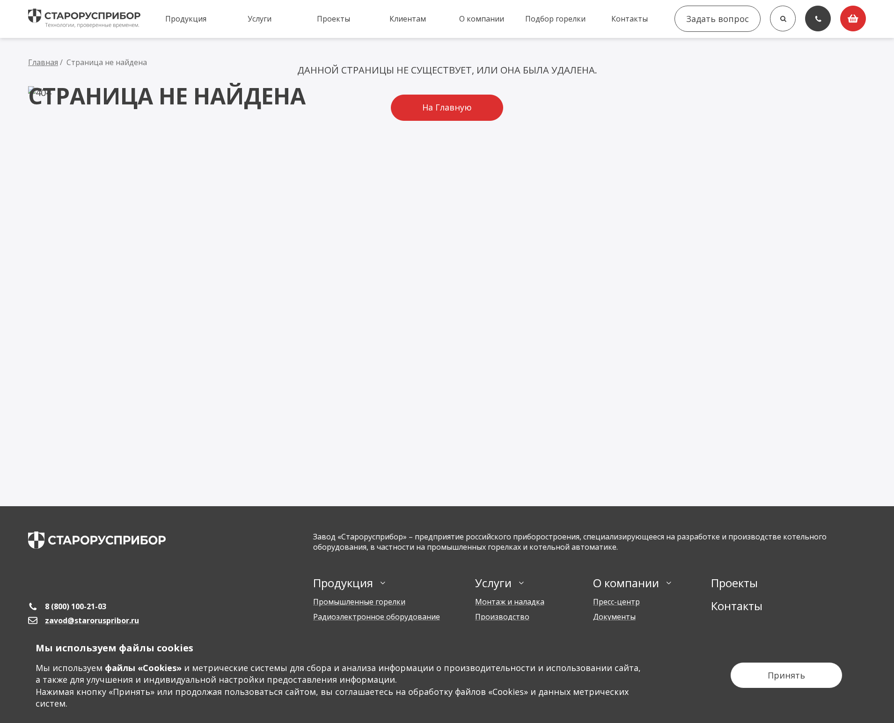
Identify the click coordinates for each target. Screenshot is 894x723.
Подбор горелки (555, 19)
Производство (502, 616)
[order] (853, 18)
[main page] (97, 540)
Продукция (185, 19)
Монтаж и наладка (509, 601)
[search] (783, 18)
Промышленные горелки (359, 601)
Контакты (629, 19)
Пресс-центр (616, 601)
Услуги (259, 19)
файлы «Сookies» (143, 667)
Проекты (333, 19)
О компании (481, 19)
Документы (614, 616)
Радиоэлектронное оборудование (376, 616)
